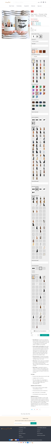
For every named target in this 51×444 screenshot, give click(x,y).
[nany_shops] (8, 2)
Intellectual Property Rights (41, 435)
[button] (40, 34)
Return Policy (21, 431)
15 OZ (35, 30)
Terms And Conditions (22, 433)
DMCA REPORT (21, 437)
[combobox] (25, 2)
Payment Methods (40, 433)
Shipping (20, 435)
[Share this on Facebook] (34, 409)
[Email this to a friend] (40, 409)
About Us (38, 431)
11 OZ (32, 30)
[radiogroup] (40, 36)
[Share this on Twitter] (32, 409)
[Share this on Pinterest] (37, 409)
